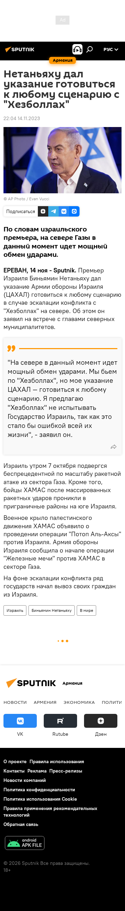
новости (15, 702)
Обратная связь (20, 824)
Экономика (79, 702)
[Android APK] (24, 844)
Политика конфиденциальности (39, 789)
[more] (113, 447)
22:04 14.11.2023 (21, 118)
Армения (45, 702)
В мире (86, 610)
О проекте (15, 761)
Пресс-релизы (65, 771)
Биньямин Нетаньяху (52, 610)
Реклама (37, 771)
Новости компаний (24, 780)
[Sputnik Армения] (20, 52)
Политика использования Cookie (40, 799)
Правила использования (57, 761)
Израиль (15, 610)
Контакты (14, 771)
